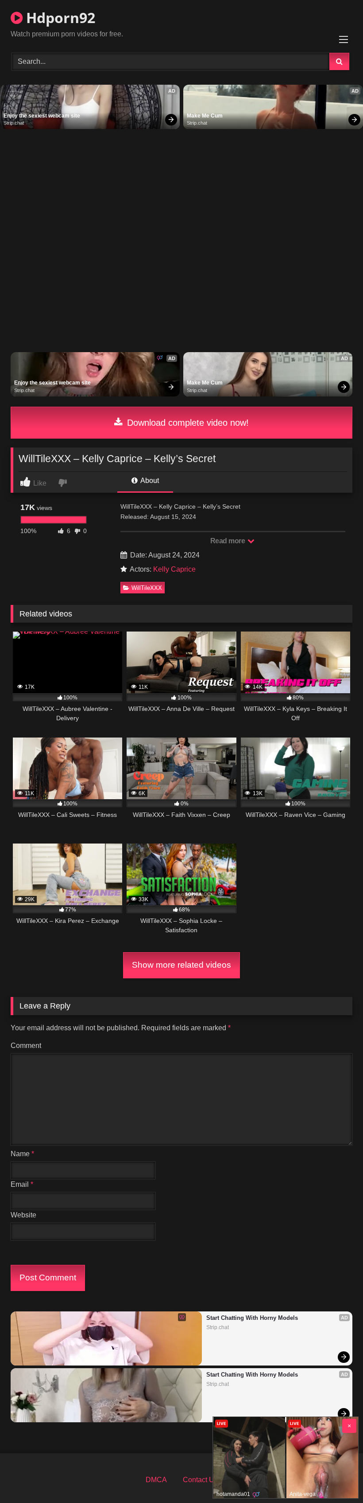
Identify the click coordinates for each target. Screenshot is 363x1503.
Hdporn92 (59, 17)
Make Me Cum (205, 116)
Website (23, 1215)
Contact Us (200, 1479)
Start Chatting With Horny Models (252, 1318)
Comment (26, 1045)
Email (22, 1184)
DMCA (156, 1479)
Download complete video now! (186, 423)
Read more (228, 541)
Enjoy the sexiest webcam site (42, 116)
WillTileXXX (146, 588)
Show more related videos (181, 964)
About (149, 480)
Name (22, 1154)
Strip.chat (14, 123)
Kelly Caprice (174, 569)
